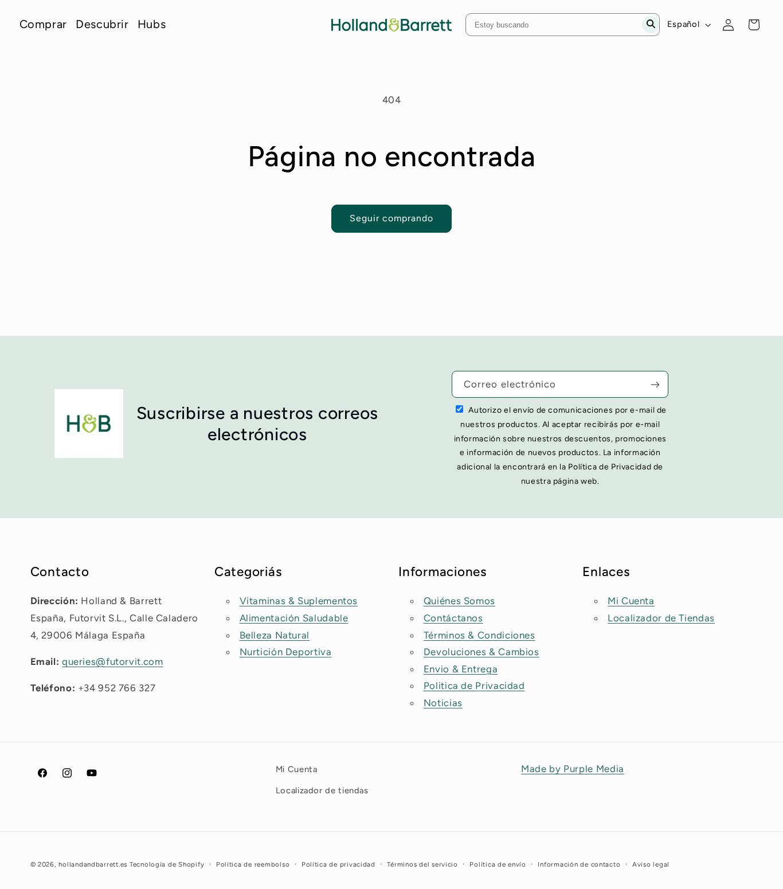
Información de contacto (579, 864)
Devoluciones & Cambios (481, 651)
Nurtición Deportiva (286, 651)
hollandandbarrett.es (92, 864)
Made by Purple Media (572, 768)
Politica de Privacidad (474, 686)
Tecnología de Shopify (167, 864)
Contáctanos (453, 618)
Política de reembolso (252, 864)
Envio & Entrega (461, 669)
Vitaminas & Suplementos (299, 601)
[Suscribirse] (655, 384)
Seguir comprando (392, 218)
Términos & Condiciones (479, 635)
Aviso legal (651, 864)
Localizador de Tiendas (661, 618)
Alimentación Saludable (294, 618)
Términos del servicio (422, 864)
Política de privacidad (338, 864)
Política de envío (497, 864)
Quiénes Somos (459, 601)
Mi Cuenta (631, 601)
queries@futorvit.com (112, 661)
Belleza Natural (275, 635)
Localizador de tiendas (322, 790)
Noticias (443, 702)
